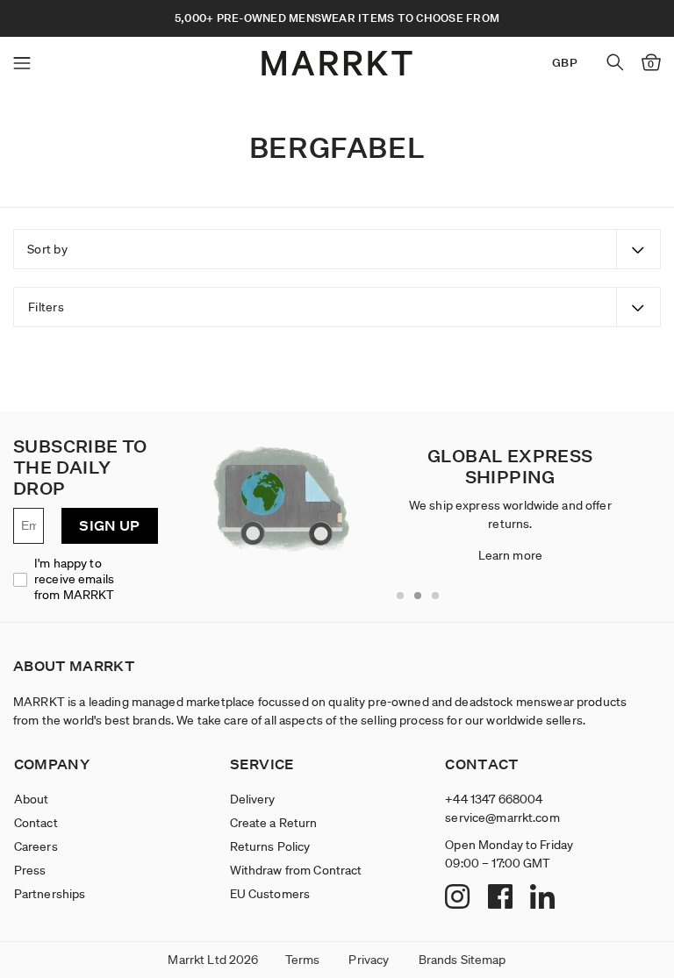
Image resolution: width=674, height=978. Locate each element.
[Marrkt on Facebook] (502, 898)
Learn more (510, 555)
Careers (36, 846)
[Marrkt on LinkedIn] (544, 898)
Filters (46, 307)
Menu (22, 63)
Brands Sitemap (462, 959)
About (31, 799)
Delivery (253, 799)
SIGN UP (109, 526)
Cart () (651, 64)
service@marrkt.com (502, 817)
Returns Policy (270, 846)
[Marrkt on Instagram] (459, 898)
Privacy (368, 959)
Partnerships (50, 894)
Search (615, 62)
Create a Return (274, 823)
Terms (302, 959)
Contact (36, 823)
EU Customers (270, 894)
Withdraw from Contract (296, 870)
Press (30, 870)
